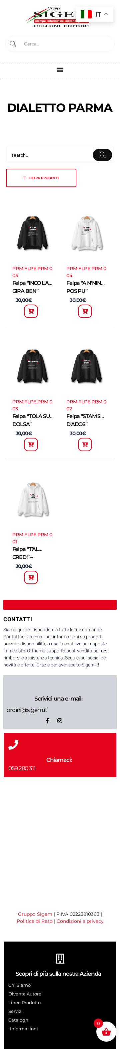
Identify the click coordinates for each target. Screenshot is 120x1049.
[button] (60, 69)
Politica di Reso (35, 921)
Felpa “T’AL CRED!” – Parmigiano (26, 557)
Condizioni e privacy (80, 921)
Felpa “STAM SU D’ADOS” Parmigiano (85, 424)
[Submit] (12, 44)
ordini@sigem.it (27, 710)
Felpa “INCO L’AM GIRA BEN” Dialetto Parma (32, 291)
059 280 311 (21, 768)
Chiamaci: (59, 759)
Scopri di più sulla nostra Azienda (58, 973)
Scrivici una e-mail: (58, 698)
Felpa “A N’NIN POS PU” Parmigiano (83, 291)
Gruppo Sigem (35, 914)
